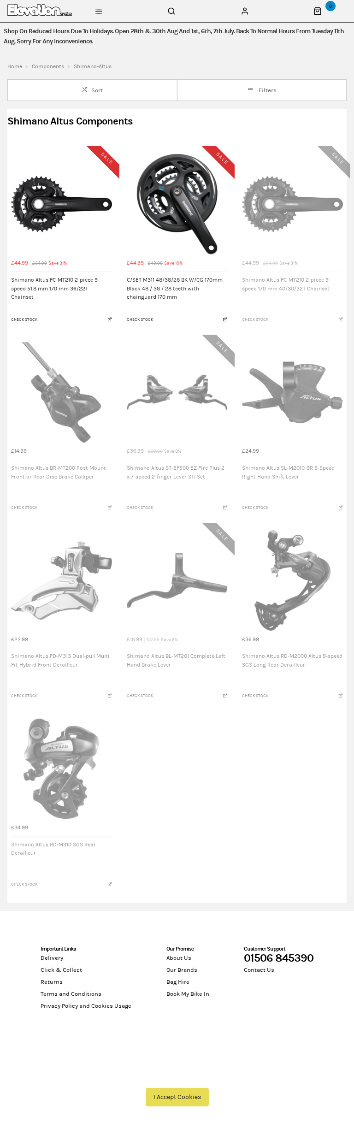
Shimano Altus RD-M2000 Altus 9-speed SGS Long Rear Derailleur (292, 660)
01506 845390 (278, 958)
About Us (178, 958)
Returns (52, 982)
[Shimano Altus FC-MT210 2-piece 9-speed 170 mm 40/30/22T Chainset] (292, 204)
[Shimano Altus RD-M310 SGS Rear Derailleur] (61, 768)
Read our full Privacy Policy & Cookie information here (177, 1076)
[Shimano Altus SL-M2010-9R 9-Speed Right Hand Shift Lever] (292, 392)
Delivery (52, 958)
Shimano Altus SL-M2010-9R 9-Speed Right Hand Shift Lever (288, 472)
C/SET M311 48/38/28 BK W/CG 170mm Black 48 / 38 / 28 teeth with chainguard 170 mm (175, 288)
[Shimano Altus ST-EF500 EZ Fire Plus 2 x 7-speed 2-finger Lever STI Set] (177, 392)
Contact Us (259, 970)
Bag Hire (177, 982)
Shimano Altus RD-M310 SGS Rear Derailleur (53, 849)
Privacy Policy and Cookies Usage (86, 1006)
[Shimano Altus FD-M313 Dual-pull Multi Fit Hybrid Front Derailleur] (61, 580)
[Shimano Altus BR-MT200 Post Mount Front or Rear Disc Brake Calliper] (61, 392)
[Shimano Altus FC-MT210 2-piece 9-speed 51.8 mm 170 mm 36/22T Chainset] (61, 204)
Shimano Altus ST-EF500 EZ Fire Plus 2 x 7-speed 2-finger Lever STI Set (175, 472)
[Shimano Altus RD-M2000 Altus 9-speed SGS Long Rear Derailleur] (292, 580)
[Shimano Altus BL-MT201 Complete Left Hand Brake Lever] (177, 580)
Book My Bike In (187, 994)
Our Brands (181, 970)
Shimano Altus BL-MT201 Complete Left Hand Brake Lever (176, 660)
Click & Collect (61, 970)
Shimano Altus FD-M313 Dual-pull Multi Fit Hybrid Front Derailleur (60, 660)
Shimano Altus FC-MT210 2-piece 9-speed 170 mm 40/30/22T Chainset (286, 284)
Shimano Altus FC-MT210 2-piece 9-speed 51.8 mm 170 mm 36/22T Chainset (55, 288)
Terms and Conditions (71, 994)
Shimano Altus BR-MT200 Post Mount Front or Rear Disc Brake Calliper (58, 472)
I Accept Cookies (177, 1097)
